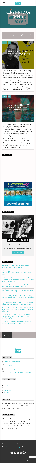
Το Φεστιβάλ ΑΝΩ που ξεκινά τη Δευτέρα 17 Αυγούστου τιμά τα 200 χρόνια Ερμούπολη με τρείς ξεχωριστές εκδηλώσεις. (18, 279)
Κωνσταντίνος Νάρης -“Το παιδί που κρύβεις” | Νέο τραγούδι (18, 107)
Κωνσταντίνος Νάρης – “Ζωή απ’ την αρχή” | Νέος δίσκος (18, 53)
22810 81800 (9, 365)
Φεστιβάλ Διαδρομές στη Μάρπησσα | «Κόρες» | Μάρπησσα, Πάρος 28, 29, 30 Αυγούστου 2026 (17, 303)
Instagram (7, 385)
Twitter (6, 388)
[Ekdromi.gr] (18, 194)
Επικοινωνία (27, 447)
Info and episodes (18, 252)
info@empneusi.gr (10, 369)
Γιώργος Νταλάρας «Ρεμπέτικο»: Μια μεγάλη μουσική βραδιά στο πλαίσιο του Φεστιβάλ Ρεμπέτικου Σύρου (16, 316)
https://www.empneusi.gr (12, 362)
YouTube (6, 392)
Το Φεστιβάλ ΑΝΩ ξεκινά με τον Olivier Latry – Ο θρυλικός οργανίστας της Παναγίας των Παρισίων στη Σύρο (18, 297)
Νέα (9, 42)
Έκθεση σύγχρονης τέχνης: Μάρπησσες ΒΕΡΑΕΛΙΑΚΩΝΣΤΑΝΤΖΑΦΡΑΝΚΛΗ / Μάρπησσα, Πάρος (16, 272)
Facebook (6, 383)
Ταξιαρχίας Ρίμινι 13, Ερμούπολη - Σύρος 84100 (18, 372)
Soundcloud (7, 390)
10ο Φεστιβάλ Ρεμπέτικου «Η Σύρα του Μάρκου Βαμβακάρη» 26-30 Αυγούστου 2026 (16, 266)
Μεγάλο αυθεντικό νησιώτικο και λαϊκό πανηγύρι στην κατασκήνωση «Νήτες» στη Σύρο (17, 291)
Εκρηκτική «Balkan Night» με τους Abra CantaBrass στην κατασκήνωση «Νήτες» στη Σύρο (18, 285)
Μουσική (5, 42)
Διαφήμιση (17, 447)
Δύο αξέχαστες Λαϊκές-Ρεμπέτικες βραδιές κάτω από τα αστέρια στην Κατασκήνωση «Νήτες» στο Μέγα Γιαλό (18, 309)
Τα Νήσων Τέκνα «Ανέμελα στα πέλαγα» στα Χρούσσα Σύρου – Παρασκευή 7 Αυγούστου (16, 322)
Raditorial (6, 447)
